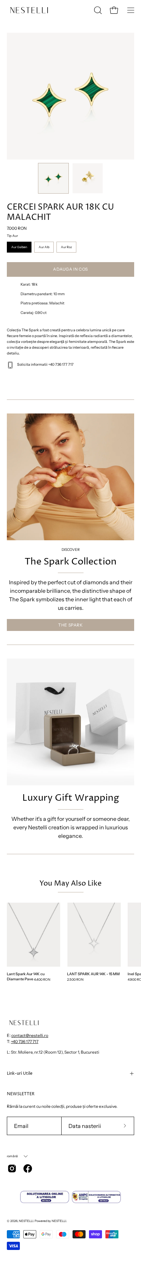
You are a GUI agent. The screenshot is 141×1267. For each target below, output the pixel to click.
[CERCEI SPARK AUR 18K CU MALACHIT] (53, 178)
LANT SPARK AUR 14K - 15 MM (93, 974)
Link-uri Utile (20, 1073)
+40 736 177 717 (24, 1041)
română (12, 1156)
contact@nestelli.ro (29, 1035)
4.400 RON (42, 979)
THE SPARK (70, 625)
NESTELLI (26, 1221)
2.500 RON (75, 979)
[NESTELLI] (29, 10)
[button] (97, 10)
